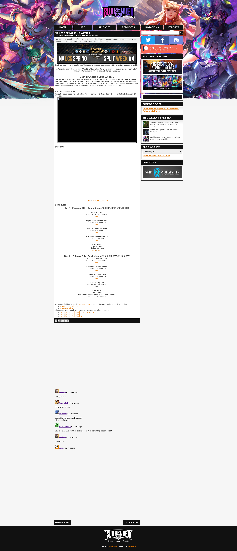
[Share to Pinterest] (67, 320)
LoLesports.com (84, 304)
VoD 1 (93, 250)
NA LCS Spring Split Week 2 (71, 314)
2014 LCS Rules (66, 308)
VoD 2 (100, 250)
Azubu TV (104, 201)
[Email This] (56, 320)
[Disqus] (97, 419)
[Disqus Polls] (97, 355)
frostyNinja (113, 546)
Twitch (88, 201)
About (118, 541)
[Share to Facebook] (64, 320)
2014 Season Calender (69, 306)
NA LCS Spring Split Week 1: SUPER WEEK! (77, 312)
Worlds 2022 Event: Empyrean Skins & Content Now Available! (165, 138)
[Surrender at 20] (119, 12)
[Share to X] (61, 320)
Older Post (131, 522)
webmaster (132, 546)
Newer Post (62, 522)
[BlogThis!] (59, 320)
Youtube (96, 201)
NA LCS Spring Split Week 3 (71, 316)
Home (110, 541)
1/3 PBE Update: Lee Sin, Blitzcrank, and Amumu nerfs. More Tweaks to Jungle (164, 124)
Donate (126, 541)
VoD (97, 217)
